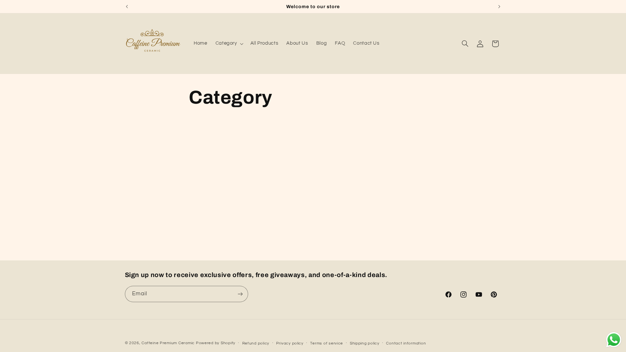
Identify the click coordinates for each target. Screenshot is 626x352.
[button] (228, 44)
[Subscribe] (239, 294)
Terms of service (326, 343)
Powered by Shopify (215, 343)
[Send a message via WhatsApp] (614, 340)
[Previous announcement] (127, 6)
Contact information (406, 343)
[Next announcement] (499, 6)
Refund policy (256, 343)
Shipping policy (365, 343)
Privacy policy (290, 343)
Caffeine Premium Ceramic (168, 343)
